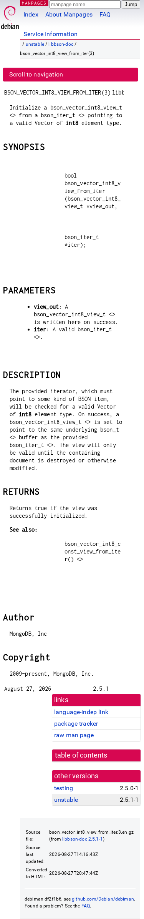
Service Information (50, 34)
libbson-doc (60, 44)
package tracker (76, 723)
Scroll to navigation (36, 74)
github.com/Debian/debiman (103, 899)
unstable (35, 44)
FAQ (105, 14)
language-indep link (81, 712)
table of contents (81, 755)
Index (30, 14)
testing (63, 788)
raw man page (74, 735)
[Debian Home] (10, 15)
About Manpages (69, 14)
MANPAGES (34, 2)
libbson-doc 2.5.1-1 (82, 839)
